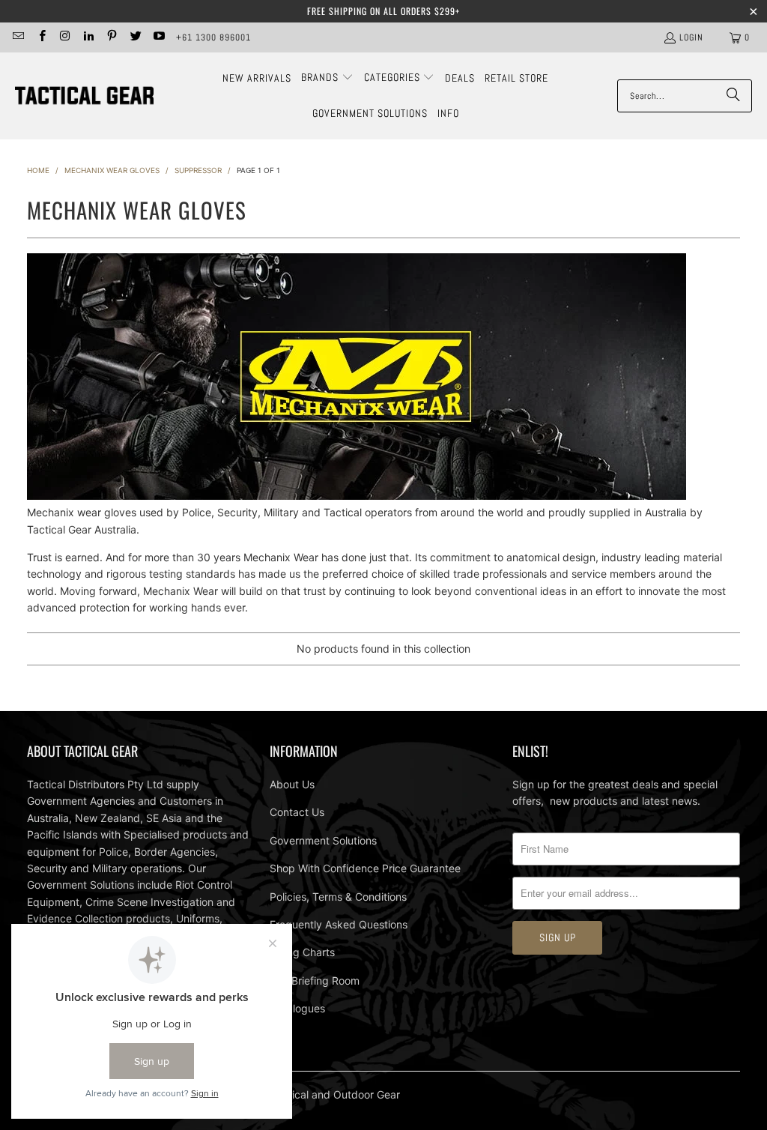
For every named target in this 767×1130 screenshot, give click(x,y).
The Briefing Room (315, 980)
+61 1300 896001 (213, 37)
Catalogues (297, 1008)
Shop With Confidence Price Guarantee (365, 868)
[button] (327, 78)
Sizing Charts (302, 952)
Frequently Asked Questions (338, 924)
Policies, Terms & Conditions (338, 896)
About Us (292, 784)
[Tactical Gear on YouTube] (158, 37)
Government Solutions (323, 840)
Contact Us (297, 812)
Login (691, 37)
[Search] (733, 95)
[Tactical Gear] (84, 96)
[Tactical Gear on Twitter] (134, 37)
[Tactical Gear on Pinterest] (111, 37)
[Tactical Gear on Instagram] (64, 37)
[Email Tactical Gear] (17, 37)
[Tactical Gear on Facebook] (40, 37)
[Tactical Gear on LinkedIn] (88, 37)
